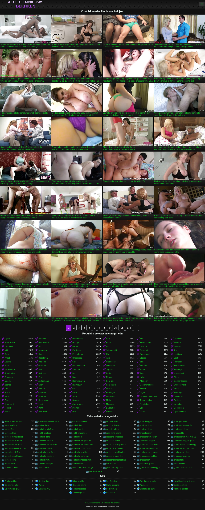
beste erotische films (13, 421)
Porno (41, 485)
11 (121, 327)
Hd (39, 346)
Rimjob (8, 408)
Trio (175, 350)
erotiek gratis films (46, 429)
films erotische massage (82, 467)
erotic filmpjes (146, 421)
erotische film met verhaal (185, 437)
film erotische (179, 464)
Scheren (177, 342)
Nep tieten (144, 404)
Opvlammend (180, 412)
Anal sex (144, 485)
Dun (74, 373)
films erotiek (43, 467)
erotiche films (146, 425)
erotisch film (179, 433)
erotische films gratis (13, 444)
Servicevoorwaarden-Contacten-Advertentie (102, 503)
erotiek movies (78, 429)
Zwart (142, 369)
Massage (110, 404)
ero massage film (79, 421)
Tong (74, 396)
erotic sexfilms (11, 425)
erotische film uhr (45, 441)
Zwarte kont (77, 404)
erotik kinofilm (146, 433)
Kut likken (76, 350)
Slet (141, 362)
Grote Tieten (10, 342)
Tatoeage (178, 369)
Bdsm (7, 392)
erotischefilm (10, 460)
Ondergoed (77, 358)
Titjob (40, 404)
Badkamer (110, 408)
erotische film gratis (114, 437)
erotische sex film (79, 452)
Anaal (7, 358)
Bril (141, 408)
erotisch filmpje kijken (14, 437)
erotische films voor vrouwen (84, 444)
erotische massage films (15, 448)
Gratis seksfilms (79, 485)
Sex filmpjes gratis (148, 481)
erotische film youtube (81, 441)
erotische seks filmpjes (184, 448)
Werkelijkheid (180, 385)
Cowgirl (143, 346)
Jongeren (42, 350)
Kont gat (109, 381)
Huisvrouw (77, 385)
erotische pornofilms (149, 448)
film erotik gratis (147, 464)
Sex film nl (110, 493)
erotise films (179, 460)
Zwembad (178, 404)
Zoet (176, 358)
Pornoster (178, 362)
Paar (142, 373)
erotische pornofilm (114, 448)
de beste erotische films (48, 421)
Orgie (142, 392)
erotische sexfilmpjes (14, 456)
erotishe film (10, 464)
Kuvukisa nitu (44, 489)
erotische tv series (182, 456)
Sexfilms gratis (78, 493)
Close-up (9, 377)
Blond (108, 342)
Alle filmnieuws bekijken (26, 4)
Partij (7, 396)
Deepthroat (43, 358)
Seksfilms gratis (11, 485)
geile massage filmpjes (150, 467)
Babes (75, 346)
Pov (40, 369)
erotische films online (47, 444)
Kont (108, 339)
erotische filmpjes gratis (184, 441)
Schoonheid (111, 350)
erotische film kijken (148, 437)
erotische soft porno (81, 456)
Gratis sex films (180, 485)
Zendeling (9, 346)
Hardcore (178, 339)
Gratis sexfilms (11, 481)
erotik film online (79, 433)
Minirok (75, 408)
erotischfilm (145, 460)
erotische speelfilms (148, 456)
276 (129, 327)
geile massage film (114, 467)
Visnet (7, 412)
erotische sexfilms (46, 456)
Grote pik (42, 366)
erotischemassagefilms (116, 460)
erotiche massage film (183, 425)
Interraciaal (179, 373)
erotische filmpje (113, 441)
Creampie (178, 396)
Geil (74, 362)
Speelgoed (145, 354)
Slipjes (143, 358)
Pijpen (7, 339)
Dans (142, 412)
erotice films (43, 425)
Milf (6, 350)
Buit (108, 346)
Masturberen (77, 354)
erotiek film (9, 429)
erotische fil (77, 437)
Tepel (7, 400)
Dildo (108, 373)
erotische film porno (13, 441)
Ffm (40, 377)
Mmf (6, 389)
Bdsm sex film (78, 481)
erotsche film (77, 464)
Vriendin (76, 369)
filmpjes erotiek (11, 467)
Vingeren (42, 362)
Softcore (42, 373)
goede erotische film (183, 467)
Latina (109, 389)
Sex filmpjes (111, 481)
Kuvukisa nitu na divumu (184, 481)
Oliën (40, 385)
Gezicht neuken (147, 385)
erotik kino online (113, 433)
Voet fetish (42, 412)
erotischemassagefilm (81, 460)
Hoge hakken (44, 400)
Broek (176, 389)
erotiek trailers (112, 429)
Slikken (143, 389)
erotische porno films (81, 448)
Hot (107, 354)
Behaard (144, 366)
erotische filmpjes (147, 441)
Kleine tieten (145, 342)
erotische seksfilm (12, 452)
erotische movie (45, 448)
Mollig (108, 400)
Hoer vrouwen (78, 381)
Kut (141, 339)
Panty (40, 408)
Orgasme (42, 392)
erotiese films (10, 433)
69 (73, 389)
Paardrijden (43, 342)
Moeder (8, 381)
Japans (109, 369)
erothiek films (112, 421)
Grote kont (9, 404)
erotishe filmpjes (45, 464)
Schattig (177, 346)
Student (75, 400)
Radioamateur (78, 366)
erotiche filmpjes (113, 425)
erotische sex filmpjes (115, 452)
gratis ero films (95, 471)
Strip (7, 354)
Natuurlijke (111, 362)
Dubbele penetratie (148, 396)
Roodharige (10, 373)
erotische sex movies (149, 452)
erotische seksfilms (46, 452)
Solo (7, 366)
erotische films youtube (116, 444)
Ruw (74, 412)
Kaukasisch (10, 369)
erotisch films (44, 437)
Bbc (74, 377)
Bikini (74, 392)
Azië (108, 358)
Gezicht (8, 362)
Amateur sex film (181, 489)
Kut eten (143, 377)
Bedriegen (110, 392)
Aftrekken (144, 381)
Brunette (42, 339)
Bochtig (8, 385)
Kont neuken (179, 366)
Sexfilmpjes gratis (147, 489)
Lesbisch (178, 354)
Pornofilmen (111, 489)
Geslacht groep (180, 381)
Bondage (178, 392)
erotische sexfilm (181, 452)
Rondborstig (77, 339)
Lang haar (110, 396)
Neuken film (43, 481)
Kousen (41, 354)
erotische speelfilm (114, 456)
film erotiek (111, 464)
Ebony (109, 377)
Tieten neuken (146, 400)
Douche (109, 412)
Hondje (75, 342)
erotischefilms (44, 460)
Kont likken (111, 385)
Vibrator (41, 389)
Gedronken (179, 408)
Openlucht (110, 366)
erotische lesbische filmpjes (186, 444)
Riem (176, 377)
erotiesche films (181, 429)
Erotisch (177, 400)
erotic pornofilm (180, 421)
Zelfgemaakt (43, 381)
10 (115, 327)
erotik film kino (44, 433)
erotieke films (146, 429)
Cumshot (144, 350)
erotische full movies (149, 444)
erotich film (77, 425)
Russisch (42, 396)
